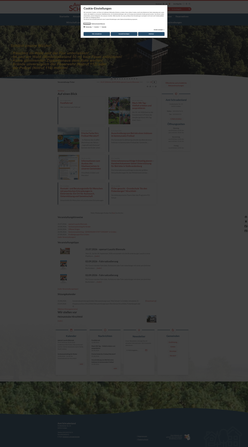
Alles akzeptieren (97, 34)
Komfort (96, 27)
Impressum (87, 23)
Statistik (103, 27)
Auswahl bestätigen (124, 34)
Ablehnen (151, 34)
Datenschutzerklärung (98, 23)
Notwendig (88, 27)
